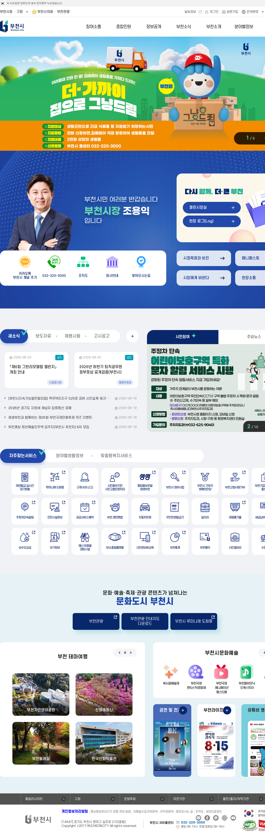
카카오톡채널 (216, 818)
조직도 (199, 811)
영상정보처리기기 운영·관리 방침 (110, 811)
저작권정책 (166, 811)
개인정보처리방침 (74, 811)
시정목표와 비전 (196, 258)
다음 (131, 652)
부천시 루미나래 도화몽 (193, 621)
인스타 (224, 818)
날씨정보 (190, 12)
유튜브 (233, 818)
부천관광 (96, 621)
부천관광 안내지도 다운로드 (145, 621)
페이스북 (207, 818)
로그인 (214, 12)
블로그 (198, 818)
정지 (125, 653)
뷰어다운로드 (214, 811)
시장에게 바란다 (196, 278)
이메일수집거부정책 (145, 811)
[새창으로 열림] (250, 825)
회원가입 (232, 12)
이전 (119, 652)
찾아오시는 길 (184, 811)
